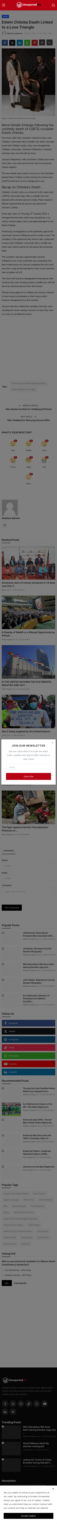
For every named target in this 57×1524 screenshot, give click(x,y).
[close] (53, 1488)
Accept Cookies (28, 1515)
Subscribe (28, 776)
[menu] (3, 5)
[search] (53, 5)
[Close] (52, 743)
